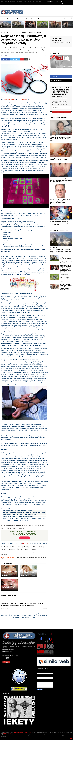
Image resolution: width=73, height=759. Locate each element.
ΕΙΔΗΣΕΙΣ (39, 32)
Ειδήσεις (12, 18)
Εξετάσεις (7, 1)
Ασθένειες (24, 18)
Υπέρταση (27, 549)
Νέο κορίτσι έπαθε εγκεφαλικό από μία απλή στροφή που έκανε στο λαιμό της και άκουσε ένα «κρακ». (60, 138)
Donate (56, 1)
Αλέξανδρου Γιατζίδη (9, 99)
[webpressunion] (19, 690)
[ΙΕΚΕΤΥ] (19, 725)
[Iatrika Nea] (45, 642)
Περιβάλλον (53, 18)
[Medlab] (45, 648)
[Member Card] (61, 67)
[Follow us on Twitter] (59, 1)
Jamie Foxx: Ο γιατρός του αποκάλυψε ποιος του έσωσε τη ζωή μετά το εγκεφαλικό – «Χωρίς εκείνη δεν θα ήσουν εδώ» (66, 269)
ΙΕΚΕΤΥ (25, 1)
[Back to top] (69, 755)
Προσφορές (7, 20)
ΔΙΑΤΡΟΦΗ (24, 32)
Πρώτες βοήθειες (11, 549)
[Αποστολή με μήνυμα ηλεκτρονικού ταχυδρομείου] (26, 59)
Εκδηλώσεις (62, 18)
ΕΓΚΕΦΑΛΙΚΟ (32, 32)
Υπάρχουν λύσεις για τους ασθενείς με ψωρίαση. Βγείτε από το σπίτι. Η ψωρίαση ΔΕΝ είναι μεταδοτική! (61, 180)
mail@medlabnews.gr (9, 649)
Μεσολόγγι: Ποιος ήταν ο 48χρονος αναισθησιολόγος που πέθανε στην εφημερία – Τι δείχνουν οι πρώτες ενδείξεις (66, 259)
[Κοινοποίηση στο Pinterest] (22, 59)
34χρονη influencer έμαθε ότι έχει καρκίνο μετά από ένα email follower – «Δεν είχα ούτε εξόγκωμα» (66, 287)
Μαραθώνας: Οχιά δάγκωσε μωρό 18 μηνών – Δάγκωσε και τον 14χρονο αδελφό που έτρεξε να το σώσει (65, 278)
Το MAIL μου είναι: (24, 537)
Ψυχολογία (45, 18)
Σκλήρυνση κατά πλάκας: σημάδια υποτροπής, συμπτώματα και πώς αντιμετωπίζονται (59, 223)
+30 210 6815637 (8, 651)
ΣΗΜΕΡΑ (20, 549)
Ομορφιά (39, 18)
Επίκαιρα (6, 18)
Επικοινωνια (12, 1)
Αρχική (2, 1)
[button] (71, 3)
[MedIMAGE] (45, 654)
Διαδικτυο (30, 1)
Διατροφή (31, 18)
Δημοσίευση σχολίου (7, 599)
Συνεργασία (35, 1)
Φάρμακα (34, 549)
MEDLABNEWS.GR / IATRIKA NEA (23, 732)
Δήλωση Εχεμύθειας (49, 1)
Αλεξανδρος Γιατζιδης (9, 32)
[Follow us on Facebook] (61, 1)
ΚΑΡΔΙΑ (3, 549)
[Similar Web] (54, 665)
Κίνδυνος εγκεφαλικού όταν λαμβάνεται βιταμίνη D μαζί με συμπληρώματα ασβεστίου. (60, 159)
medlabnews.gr (23, 99)
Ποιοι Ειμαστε (19, 1)
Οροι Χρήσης (41, 1)
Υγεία (18, 18)
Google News (26, 543)
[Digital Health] (45, 635)
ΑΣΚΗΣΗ (18, 32)
